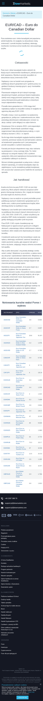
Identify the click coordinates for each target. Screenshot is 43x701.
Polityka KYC (5, 547)
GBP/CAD (7, 483)
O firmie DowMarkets (7, 560)
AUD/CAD (7, 320)
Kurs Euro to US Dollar (20, 459)
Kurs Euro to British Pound (20, 405)
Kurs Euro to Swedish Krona (21, 448)
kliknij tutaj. (31, 692)
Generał (6, 13)
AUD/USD (7, 350)
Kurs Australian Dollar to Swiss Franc (21, 328)
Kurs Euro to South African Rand (20, 465)
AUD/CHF (7, 328)
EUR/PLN (7, 437)
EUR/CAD (7, 387)
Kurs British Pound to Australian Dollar (19, 474)
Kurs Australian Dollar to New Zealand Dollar (21, 343)
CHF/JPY (7, 372)
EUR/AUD (7, 380)
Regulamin (4, 533)
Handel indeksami (6, 612)
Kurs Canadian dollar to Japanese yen (21, 365)
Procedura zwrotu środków (9, 541)
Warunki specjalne (6, 575)
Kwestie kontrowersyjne (8, 572)
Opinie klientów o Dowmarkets (10, 584)
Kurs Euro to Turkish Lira (20, 453)
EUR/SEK (7, 448)
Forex (2, 644)
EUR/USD (7, 459)
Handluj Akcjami (6, 615)
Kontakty (3, 563)
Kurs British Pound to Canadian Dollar (19, 483)
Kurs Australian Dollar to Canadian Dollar (21, 319)
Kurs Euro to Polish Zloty (20, 437)
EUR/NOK (7, 423)
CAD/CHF (7, 358)
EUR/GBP (7, 405)
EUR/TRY (7, 453)
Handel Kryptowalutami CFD (9, 621)
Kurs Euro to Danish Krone (20, 399)
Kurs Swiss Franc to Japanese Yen (20, 372)
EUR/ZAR (7, 466)
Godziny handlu (5, 599)
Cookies (3, 544)
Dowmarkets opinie (7, 587)
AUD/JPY (7, 335)
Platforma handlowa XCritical (9, 596)
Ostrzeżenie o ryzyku (7, 551)
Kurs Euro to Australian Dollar (20, 380)
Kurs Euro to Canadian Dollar (20, 387)
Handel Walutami (6, 618)
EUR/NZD (7, 430)
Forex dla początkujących (9, 653)
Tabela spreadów (6, 602)
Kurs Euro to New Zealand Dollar (20, 430)
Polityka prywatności (7, 530)
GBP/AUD (7, 474)
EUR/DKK (7, 399)
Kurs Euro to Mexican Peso (20, 416)
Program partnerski (7, 569)
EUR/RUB (7, 442)
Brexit (3, 609)
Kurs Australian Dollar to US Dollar (21, 350)
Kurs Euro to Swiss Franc (20, 394)
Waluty (13, 13)
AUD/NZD (7, 343)
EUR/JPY (7, 411)
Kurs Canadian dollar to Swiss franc (21, 357)
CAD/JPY (7, 365)
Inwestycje (4, 647)
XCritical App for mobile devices (10, 606)
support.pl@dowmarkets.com (15, 503)
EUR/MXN (7, 416)
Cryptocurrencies (6, 650)
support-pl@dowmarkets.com (16, 507)
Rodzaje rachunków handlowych (10, 566)
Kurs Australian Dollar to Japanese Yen (21, 335)
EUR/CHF (7, 394)
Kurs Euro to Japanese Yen (20, 411)
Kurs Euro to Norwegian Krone (20, 422)
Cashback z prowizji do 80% (9, 624)
